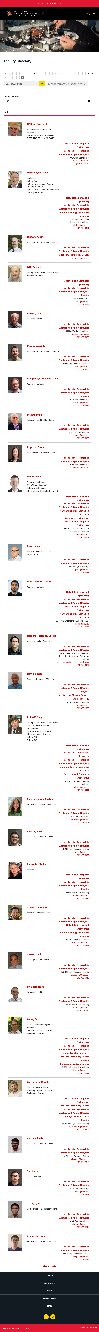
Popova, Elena (35, 447)
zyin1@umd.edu (82, 1191)
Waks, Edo (33, 1019)
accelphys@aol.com (80, 975)
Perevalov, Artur (37, 346)
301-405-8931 (83, 228)
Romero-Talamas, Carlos (41, 635)
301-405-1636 (83, 708)
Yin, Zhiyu (32, 1171)
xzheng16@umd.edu (80, 1256)
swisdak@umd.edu (80, 1007)
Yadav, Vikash (35, 1138)
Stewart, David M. (37, 907)
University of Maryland (49, 4)
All (22, 77)
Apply (49, 1290)
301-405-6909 (83, 1129)
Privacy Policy (5, 1328)
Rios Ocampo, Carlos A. (40, 581)
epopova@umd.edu (80, 467)
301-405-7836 (83, 1194)
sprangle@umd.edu (80, 895)
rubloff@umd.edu (81, 787)
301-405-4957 (83, 945)
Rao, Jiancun (34, 546)
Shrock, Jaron (35, 831)
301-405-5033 (83, 304)
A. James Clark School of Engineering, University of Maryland (25, 9)
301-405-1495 (83, 1010)
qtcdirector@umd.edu (79, 1126)
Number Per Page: (12, 96)
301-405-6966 (83, 438)
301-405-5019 (83, 978)
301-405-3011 (83, 790)
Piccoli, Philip (35, 414)
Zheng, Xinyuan (36, 1236)
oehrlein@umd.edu (80, 225)
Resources (49, 1283)
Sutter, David (34, 954)
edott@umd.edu (81, 301)
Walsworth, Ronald (38, 1082)
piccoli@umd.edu (81, 435)
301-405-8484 (83, 369)
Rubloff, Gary (34, 717)
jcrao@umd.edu (82, 569)
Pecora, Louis (35, 313)
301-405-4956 (83, 337)
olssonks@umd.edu (80, 258)
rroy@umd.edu (82, 705)
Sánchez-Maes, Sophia (40, 799)
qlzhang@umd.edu (80, 1224)
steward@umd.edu (80, 942)
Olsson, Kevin (35, 237)
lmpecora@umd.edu (80, 334)
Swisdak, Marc (35, 987)
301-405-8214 (83, 1227)
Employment (49, 1298)
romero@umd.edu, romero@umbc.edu (72, 662)
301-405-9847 (83, 626)
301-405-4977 (83, 855)
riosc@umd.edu (82, 623)
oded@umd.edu (82, 534)
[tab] (49, 111)
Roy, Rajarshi (34, 673)
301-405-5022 (83, 1073)
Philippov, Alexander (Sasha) (43, 378)
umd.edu (26, 1328)
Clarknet (50, 1275)
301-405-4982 (83, 898)
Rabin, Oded (34, 476)
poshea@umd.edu (81, 160)
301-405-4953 (83, 1259)
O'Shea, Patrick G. (37, 124)
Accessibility (16, 1328)
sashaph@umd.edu (80, 402)
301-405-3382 (83, 537)
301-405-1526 (83, 822)
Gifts (49, 1306)
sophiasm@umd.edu (80, 819)
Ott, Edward (34, 267)
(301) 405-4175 (82, 163)
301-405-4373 (83, 405)
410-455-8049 (83, 665)
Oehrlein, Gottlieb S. (39, 172)
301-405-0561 (83, 572)
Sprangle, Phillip (36, 864)
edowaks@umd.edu (80, 1070)
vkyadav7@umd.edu (80, 1159)
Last (54, 1265)
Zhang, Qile (33, 1203)
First (45, 1265)
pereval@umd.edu (81, 366)
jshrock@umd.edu (81, 852)
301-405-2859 (83, 1162)
